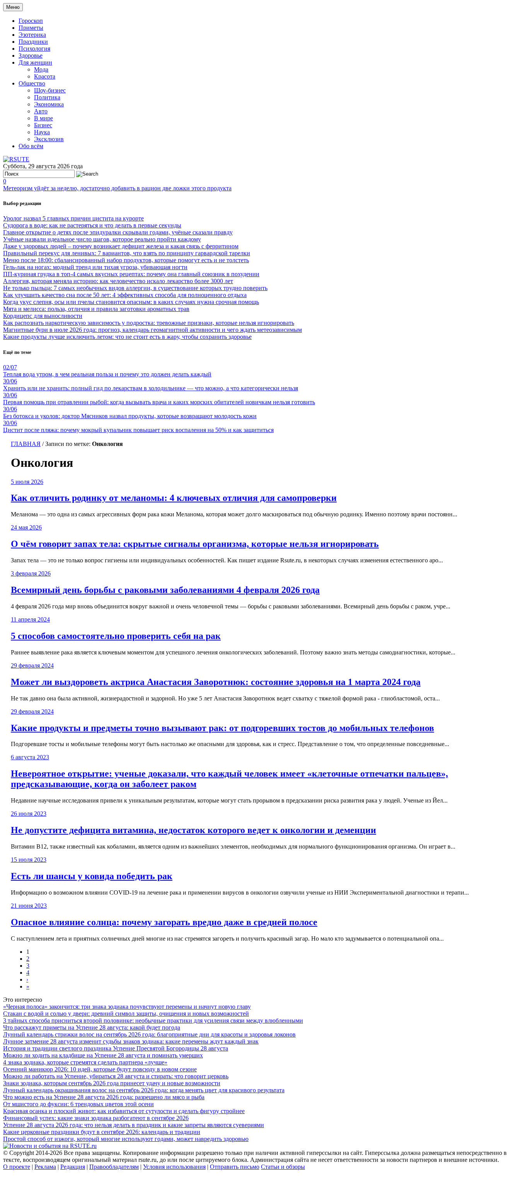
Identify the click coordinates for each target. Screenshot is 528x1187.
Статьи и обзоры (283, 1166)
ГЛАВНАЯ (26, 444)
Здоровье (31, 55)
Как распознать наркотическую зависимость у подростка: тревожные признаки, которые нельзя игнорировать (148, 322)
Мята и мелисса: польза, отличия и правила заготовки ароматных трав (96, 309)
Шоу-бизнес (50, 90)
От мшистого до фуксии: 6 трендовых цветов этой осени (78, 1104)
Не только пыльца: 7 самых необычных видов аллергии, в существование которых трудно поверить (135, 288)
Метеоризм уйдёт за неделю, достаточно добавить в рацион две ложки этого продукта (117, 188)
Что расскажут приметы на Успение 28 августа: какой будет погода (91, 1027)
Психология (34, 48)
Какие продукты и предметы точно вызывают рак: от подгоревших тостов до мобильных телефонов (222, 728)
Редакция (72, 1166)
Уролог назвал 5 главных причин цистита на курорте (73, 218)
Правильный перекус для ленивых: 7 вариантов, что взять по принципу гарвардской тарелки (126, 253)
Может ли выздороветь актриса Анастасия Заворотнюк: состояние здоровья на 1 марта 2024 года (216, 682)
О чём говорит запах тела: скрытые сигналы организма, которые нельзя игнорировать (195, 544)
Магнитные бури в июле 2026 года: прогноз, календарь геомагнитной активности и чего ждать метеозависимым (152, 329)
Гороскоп (31, 20)
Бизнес (43, 125)
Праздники (33, 41)
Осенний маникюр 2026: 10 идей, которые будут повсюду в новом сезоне (100, 1069)
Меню (13, 7)
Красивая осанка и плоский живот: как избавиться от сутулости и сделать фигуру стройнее (124, 1111)
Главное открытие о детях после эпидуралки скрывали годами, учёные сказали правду (118, 232)
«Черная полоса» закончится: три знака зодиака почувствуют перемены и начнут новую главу (127, 1006)
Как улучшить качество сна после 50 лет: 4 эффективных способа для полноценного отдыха (125, 295)
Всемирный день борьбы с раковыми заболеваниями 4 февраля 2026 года (165, 590)
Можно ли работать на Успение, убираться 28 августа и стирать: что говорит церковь (115, 1076)
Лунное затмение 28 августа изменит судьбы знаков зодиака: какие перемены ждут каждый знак (131, 1041)
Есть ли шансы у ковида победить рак (91, 876)
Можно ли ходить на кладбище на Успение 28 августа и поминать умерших (103, 1055)
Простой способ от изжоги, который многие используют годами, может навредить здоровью (126, 1139)
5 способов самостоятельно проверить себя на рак (116, 636)
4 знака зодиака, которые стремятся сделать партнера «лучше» (85, 1062)
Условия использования (174, 1166)
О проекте (16, 1166)
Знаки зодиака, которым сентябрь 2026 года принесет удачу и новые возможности (111, 1083)
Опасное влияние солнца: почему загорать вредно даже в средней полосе (164, 922)
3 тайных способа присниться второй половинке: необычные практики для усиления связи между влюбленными (153, 1020)
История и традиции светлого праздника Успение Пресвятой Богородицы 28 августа (115, 1048)
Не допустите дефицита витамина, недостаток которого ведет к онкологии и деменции (193, 830)
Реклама (45, 1166)
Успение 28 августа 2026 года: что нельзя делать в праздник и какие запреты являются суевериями (133, 1125)
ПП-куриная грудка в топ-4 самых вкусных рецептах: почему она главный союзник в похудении (131, 274)
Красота (44, 76)
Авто (41, 111)
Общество (32, 83)
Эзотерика (32, 34)
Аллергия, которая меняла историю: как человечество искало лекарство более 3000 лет (118, 281)
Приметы (31, 27)
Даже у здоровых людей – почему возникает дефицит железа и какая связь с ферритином (120, 246)
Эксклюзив (49, 139)
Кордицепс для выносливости (42, 316)
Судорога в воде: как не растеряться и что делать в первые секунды (92, 225)
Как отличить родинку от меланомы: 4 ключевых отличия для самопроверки (174, 498)
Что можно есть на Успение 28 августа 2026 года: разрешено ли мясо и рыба (103, 1097)
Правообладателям (114, 1166)
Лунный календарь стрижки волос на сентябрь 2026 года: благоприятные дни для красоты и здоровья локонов (149, 1034)
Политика (47, 97)
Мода (41, 69)
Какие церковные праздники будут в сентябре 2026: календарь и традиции (101, 1132)
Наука (42, 132)
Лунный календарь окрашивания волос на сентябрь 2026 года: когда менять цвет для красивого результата (143, 1090)
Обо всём (31, 146)
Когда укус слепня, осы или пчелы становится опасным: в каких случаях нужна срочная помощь (131, 302)
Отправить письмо (234, 1166)
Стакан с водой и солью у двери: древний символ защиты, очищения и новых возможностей (126, 1013)
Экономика (49, 104)
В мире (43, 118)
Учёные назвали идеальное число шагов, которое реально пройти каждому (102, 239)
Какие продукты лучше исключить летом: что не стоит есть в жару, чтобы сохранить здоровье (127, 336)
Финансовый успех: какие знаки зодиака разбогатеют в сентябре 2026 (96, 1118)
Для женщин (35, 62)
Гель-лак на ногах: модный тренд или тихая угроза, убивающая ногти (95, 267)
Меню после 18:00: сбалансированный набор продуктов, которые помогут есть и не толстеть (126, 260)
